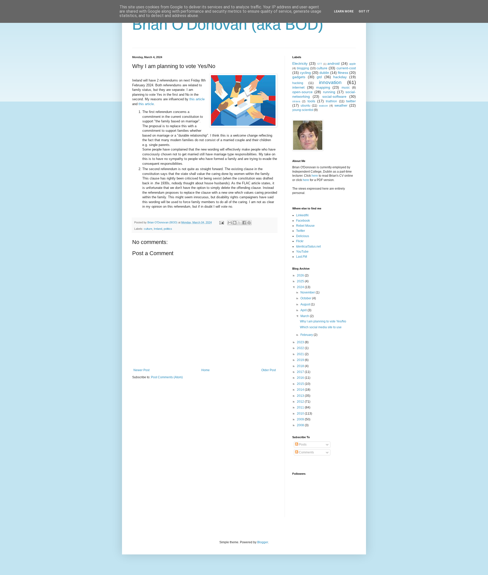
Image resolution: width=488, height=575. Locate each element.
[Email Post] (221, 222)
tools (311, 101)
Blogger (262, 542)
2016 (301, 378)
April (304, 310)
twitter (351, 101)
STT (319, 63)
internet (298, 87)
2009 (301, 419)
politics (168, 228)
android (333, 63)
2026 (301, 275)
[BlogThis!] (234, 222)
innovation (330, 82)
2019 (301, 360)
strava (296, 101)
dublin (324, 73)
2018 (301, 366)
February (307, 335)
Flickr (299, 241)
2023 (301, 342)
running (329, 92)
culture (148, 228)
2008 (301, 425)
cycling (305, 73)
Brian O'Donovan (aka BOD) (227, 24)
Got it (364, 11)
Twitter (300, 231)
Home (205, 370)
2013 (301, 396)
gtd (319, 77)
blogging (303, 68)
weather (340, 105)
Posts (302, 444)
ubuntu (305, 105)
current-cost (346, 68)
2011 (301, 407)
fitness (343, 73)
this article (197, 99)
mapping (323, 87)
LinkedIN (302, 215)
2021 (301, 354)
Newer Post (141, 370)
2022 (301, 348)
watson (323, 105)
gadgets (298, 77)
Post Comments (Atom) (167, 377)
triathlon (331, 101)
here (315, 175)
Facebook (303, 220)
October (306, 298)
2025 (301, 281)
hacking (297, 83)
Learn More (344, 11)
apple (352, 63)
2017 (301, 372)
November (308, 292)
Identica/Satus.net (308, 246)
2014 (301, 389)
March (305, 316)
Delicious (302, 236)
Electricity (300, 63)
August (305, 304)
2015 (301, 384)
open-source (302, 92)
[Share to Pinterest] (249, 222)
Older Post (268, 370)
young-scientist (302, 110)
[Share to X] (239, 222)
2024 (301, 287)
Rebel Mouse (305, 225)
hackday (340, 77)
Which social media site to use (321, 327)
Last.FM (301, 256)
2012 (301, 401)
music (346, 87)
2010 (301, 413)
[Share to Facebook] (244, 222)
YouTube (302, 251)
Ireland (158, 228)
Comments (306, 452)
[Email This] (229, 222)
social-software (334, 96)
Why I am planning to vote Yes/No (323, 321)
